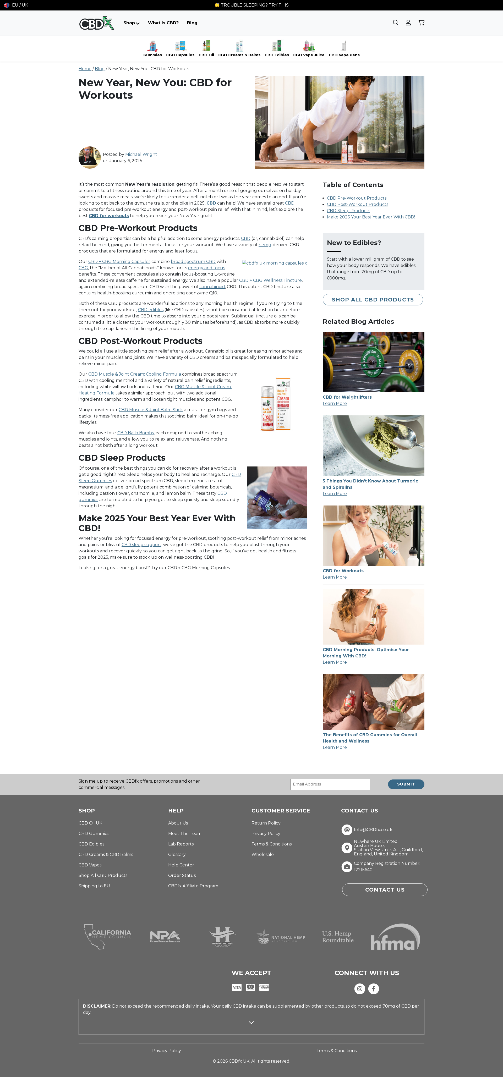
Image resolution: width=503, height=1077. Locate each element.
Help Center (181, 864)
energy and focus (206, 267)
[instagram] (360, 988)
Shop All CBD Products (373, 299)
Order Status (182, 875)
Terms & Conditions (272, 844)
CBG (83, 267)
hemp (265, 244)
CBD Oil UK (90, 823)
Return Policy (266, 823)
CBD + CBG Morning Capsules (119, 261)
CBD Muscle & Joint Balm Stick (151, 409)
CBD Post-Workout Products (357, 204)
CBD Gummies (94, 833)
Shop (129, 22)
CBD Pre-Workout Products (356, 198)
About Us (178, 823)
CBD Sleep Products (348, 210)
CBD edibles (150, 309)
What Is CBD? (163, 22)
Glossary (177, 854)
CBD (289, 203)
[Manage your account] (409, 22)
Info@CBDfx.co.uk (373, 830)
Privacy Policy (266, 833)
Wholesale (263, 854)
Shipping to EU (94, 885)
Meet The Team (184, 833)
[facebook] (374, 988)
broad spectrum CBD (193, 261)
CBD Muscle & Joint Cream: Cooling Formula (134, 374)
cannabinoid (212, 286)
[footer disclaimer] (251, 1027)
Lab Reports (181, 844)
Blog (192, 22)
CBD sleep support (141, 544)
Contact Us (385, 890)
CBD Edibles (91, 844)
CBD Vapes (90, 864)
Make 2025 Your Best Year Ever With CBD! (371, 217)
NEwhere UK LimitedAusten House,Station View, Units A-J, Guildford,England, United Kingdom (388, 847)
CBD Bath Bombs (135, 432)
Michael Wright (141, 154)
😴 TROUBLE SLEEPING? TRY (252, 5)
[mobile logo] (97, 23)
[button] (16, 5)
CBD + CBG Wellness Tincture (270, 280)
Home (85, 68)
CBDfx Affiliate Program (193, 885)
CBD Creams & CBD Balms (106, 854)
